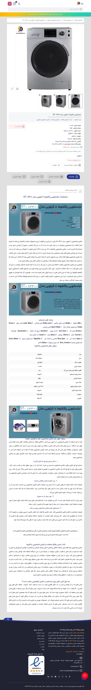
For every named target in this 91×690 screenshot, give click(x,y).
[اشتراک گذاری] (17, 89)
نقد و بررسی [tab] (43, 181)
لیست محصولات (40, 633)
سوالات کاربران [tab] (17, 177)
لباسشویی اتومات (67, 20)
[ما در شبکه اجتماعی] (10, 4)
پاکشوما (76, 120)
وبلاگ (43, 650)
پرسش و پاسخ (40, 639)
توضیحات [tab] (72, 177)
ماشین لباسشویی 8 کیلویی (53, 20)
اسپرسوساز (81, 651)
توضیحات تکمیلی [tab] (54, 177)
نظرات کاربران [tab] (35, 177)
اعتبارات (42, 647)
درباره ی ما (41, 641)
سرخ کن (75, 651)
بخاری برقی (69, 651)
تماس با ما (41, 644)
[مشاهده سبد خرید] (14, 3)
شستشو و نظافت (78, 20)
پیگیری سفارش (40, 636)
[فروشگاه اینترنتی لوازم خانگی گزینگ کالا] (78, 4)
